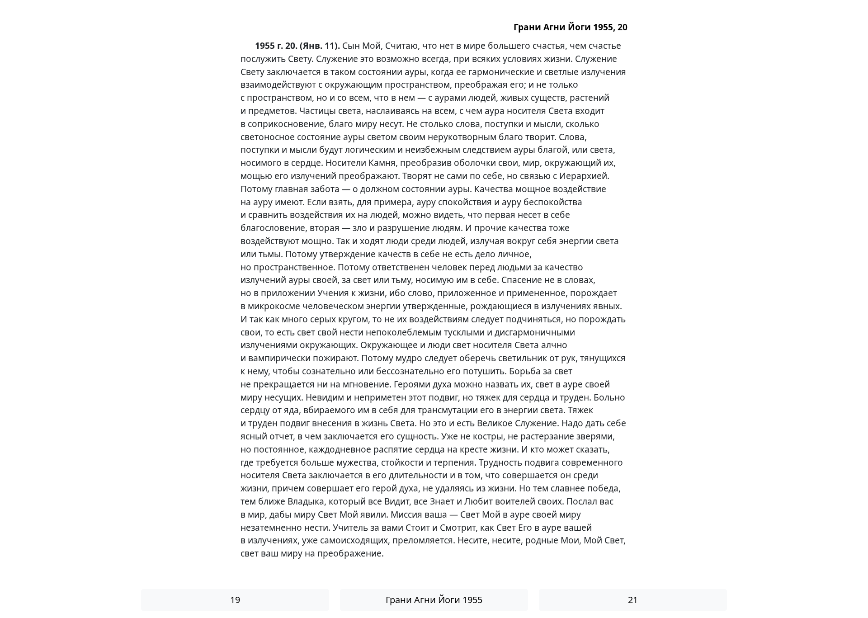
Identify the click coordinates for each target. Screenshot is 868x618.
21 (633, 600)
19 (235, 600)
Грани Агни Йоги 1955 (434, 600)
